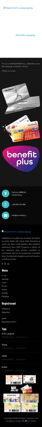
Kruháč (4, 367)
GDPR (4, 318)
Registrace (6, 312)
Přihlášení (5, 296)
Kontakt (5, 293)
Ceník (4, 283)
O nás (4, 276)
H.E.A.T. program (8, 333)
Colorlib (33, 421)
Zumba (4, 355)
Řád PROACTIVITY (9, 322)
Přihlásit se (6, 309)
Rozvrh (4, 286)
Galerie (4, 289)
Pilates (4, 344)
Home (10, 35)
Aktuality (5, 279)
